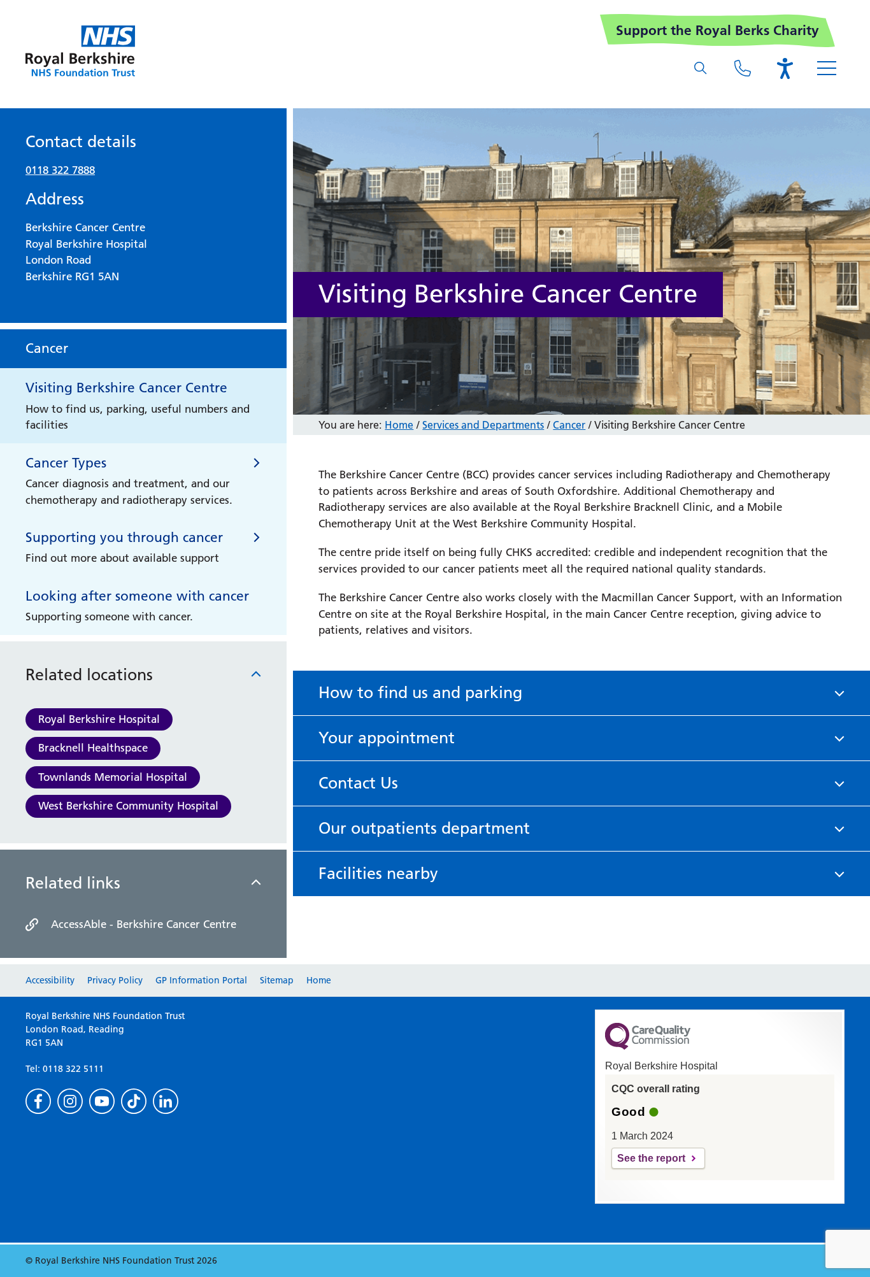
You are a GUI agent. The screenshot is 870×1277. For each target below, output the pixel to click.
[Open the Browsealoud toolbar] (784, 68)
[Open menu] (827, 68)
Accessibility (50, 980)
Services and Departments (483, 424)
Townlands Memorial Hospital (112, 777)
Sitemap (277, 980)
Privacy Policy (115, 980)
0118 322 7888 (60, 170)
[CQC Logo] (647, 1046)
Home (399, 424)
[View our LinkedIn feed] (165, 1101)
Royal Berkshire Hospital (99, 719)
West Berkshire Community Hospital (128, 805)
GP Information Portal (201, 980)
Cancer (569, 424)
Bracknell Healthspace (93, 747)
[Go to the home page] (80, 50)
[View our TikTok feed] (133, 1101)
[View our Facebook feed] (38, 1101)
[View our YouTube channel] (102, 1101)
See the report (651, 1158)
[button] (581, 693)
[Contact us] (742, 68)
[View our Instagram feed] (70, 1101)
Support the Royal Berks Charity (717, 30)
